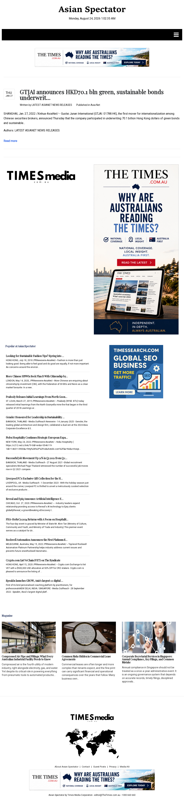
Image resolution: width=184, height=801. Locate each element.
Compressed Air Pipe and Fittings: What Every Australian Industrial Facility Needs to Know (27, 658)
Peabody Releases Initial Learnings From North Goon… (36, 397)
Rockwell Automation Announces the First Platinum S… (36, 539)
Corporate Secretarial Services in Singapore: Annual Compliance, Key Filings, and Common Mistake (148, 659)
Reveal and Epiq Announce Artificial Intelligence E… (34, 499)
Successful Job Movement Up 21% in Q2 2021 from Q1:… (36, 458)
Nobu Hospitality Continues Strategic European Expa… (37, 437)
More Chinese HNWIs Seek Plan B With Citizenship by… (37, 376)
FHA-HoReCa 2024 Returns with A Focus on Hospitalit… (37, 519)
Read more (10, 141)
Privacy (112, 766)
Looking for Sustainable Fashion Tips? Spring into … (35, 356)
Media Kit (125, 766)
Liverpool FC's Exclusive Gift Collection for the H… (34, 478)
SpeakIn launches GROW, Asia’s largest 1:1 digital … (34, 580)
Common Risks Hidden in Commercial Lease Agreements (86, 658)
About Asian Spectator (66, 766)
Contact (86, 766)
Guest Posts (99, 766)
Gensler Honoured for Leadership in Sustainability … (35, 417)
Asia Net (95, 104)
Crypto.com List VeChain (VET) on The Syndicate (33, 560)
